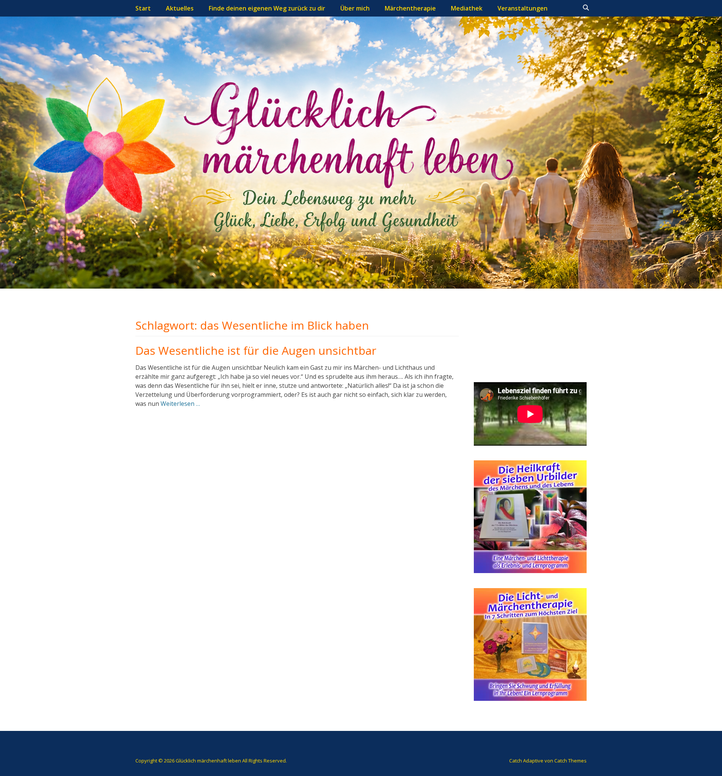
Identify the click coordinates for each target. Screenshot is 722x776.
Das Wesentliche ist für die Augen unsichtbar (255, 350)
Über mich (355, 8)
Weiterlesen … (180, 403)
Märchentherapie (410, 8)
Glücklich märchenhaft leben (208, 760)
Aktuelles (180, 8)
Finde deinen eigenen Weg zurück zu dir (267, 8)
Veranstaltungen (523, 8)
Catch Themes (570, 760)
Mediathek (466, 8)
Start (143, 8)
